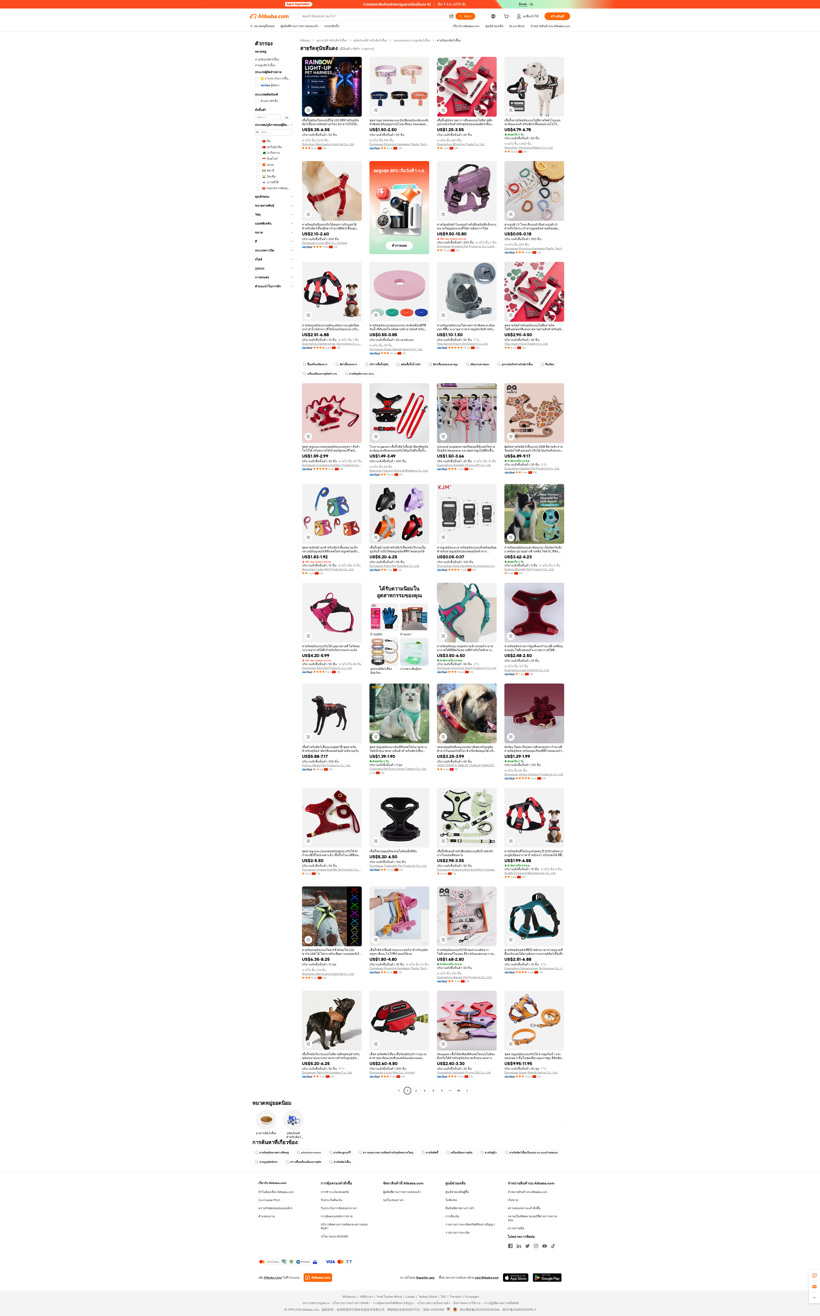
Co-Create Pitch (269, 1200)
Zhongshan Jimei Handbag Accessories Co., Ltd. (467, 566)
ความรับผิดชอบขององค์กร (275, 1208)
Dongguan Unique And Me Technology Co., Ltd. (332, 869)
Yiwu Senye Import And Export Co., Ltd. (462, 343)
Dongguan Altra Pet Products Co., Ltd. (327, 668)
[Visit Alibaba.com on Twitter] (527, 1246)
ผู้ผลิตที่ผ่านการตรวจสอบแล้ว (402, 1192)
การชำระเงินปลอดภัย (335, 1192)
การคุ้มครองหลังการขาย (337, 1216)
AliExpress (349, 1296)
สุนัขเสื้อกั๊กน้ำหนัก (411, 364)
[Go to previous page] (399, 1090)
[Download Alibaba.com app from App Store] (516, 1277)
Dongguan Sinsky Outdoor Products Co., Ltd (533, 774)
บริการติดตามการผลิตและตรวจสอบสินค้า (344, 1226)
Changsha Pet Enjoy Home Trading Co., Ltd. (397, 768)
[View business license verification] (449, 1309)
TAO (443, 1296)
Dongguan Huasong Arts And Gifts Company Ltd (467, 869)
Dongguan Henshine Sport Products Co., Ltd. (466, 668)
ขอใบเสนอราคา (393, 1200)
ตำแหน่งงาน (266, 1216)
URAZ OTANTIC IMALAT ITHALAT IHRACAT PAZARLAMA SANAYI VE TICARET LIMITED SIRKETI (467, 765)
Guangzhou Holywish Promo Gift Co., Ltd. (464, 465)
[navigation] (273, 566)
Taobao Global (427, 1296)
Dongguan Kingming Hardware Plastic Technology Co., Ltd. (399, 144)
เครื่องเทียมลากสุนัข (461, 1152)
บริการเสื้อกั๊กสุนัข (378, 364)
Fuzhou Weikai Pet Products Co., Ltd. (326, 765)
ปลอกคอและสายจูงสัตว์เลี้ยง (412, 40)
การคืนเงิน (452, 1216)
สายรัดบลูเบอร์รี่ (342, 1152)
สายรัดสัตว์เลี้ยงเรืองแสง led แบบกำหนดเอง (533, 1152)
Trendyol (455, 1296)
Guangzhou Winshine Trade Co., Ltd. (461, 144)
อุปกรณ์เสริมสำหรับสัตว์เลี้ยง (517, 364)
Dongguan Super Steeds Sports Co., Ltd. (396, 349)
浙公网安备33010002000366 (480, 1309)
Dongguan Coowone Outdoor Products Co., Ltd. (332, 465)
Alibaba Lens (273, 1277)
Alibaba (305, 40)
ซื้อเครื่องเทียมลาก (317, 364)
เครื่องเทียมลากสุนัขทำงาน (322, 373)
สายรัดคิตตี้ (432, 1152)
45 (458, 1090)
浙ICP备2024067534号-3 (519, 1309)
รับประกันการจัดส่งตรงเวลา (339, 1208)
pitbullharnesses (311, 1152)
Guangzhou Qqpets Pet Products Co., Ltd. (531, 468)
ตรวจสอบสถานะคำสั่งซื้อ (524, 1208)
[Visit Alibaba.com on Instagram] (536, 1246)
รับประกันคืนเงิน (331, 1200)
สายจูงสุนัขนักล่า (268, 1161)
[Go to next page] (467, 1090)
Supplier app (425, 1277)
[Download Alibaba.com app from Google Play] (547, 1277)
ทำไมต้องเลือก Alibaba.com (276, 1192)
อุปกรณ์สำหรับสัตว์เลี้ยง (331, 40)
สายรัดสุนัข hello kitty (361, 373)
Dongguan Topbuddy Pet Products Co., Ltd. (398, 865)
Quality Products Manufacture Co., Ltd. (530, 873)
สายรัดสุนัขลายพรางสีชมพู (274, 1152)
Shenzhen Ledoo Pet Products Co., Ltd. (328, 569)
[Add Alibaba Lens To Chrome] (318, 1277)
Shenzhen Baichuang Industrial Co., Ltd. (328, 144)
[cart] (507, 17)
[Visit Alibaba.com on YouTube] (544, 1246)
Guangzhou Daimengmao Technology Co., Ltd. (332, 343)
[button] (451, 16)
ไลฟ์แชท (451, 1200)
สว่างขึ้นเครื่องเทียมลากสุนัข (305, 1161)
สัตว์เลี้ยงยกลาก (348, 364)
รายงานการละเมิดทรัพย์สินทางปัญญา (470, 1224)
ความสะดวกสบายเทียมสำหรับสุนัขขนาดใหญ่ (388, 1152)
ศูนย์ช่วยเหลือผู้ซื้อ (457, 1192)
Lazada (410, 1296)
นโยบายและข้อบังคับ (334, 1236)
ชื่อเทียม (549, 364)
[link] (814, 1275)
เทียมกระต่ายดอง (479, 364)
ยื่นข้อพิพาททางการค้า (459, 1208)
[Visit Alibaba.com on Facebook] (510, 1246)
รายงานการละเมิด (457, 1232)
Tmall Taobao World (389, 1296)
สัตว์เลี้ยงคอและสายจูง (445, 364)
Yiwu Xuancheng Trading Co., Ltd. (526, 343)
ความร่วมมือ (516, 1228)
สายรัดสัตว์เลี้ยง (342, 1161)
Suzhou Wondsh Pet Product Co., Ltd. (529, 569)
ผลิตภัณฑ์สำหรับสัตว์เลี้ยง (370, 40)
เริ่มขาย (513, 1200)
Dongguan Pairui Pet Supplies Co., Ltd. (394, 566)
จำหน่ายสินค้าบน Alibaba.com (527, 1192)
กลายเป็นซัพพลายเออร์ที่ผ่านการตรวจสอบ (532, 1218)
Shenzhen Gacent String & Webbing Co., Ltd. (398, 470)
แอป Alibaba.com (487, 1277)
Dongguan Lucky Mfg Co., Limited (324, 243)
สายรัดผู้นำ (491, 1152)
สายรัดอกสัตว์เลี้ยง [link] (449, 40)
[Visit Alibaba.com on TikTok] (553, 1246)
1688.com (366, 1296)
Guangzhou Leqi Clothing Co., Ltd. (526, 670)
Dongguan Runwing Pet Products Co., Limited (467, 246)
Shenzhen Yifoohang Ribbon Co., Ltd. (528, 147)
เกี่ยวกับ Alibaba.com (272, 1183)
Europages (472, 1296)
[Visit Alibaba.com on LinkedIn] (518, 1246)
